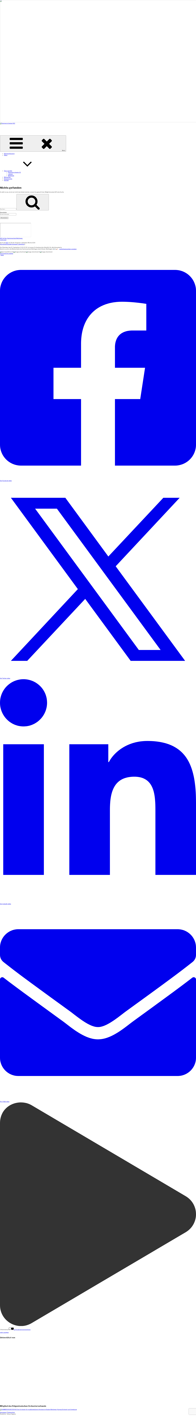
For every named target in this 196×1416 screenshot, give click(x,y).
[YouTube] (1, 1334)
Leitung (10, 174)
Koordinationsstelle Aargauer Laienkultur (12, 244)
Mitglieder (11, 175)
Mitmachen (7, 177)
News (5, 155)
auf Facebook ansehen (6, 253)
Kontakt (6, 180)
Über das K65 (8, 171)
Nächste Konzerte (9, 153)
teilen (2, 255)
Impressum (3, 1412)
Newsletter (3, 212)
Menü (63, 150)
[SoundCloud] (3, 1334)
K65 (7, 242)
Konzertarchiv (8, 179)
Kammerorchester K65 (13, 128)
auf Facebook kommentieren (22, 1329)
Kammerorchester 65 (14, 172)
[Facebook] (0, 1334)
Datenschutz (11, 1412)
